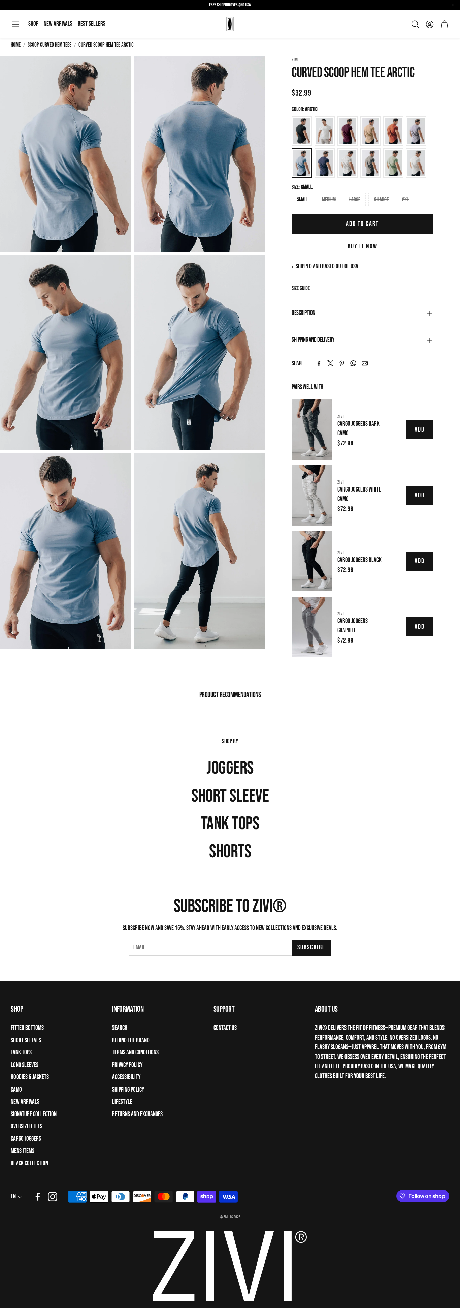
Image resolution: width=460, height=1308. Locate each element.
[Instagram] (52, 1196)
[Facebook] (319, 363)
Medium (329, 199)
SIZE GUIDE (301, 288)
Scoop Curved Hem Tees (49, 44)
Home (16, 44)
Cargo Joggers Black (359, 560)
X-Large (381, 199)
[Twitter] (330, 363)
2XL (405, 199)
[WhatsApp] (353, 363)
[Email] (365, 363)
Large (354, 199)
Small (302, 199)
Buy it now (362, 246)
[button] (15, 24)
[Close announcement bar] (453, 5)
